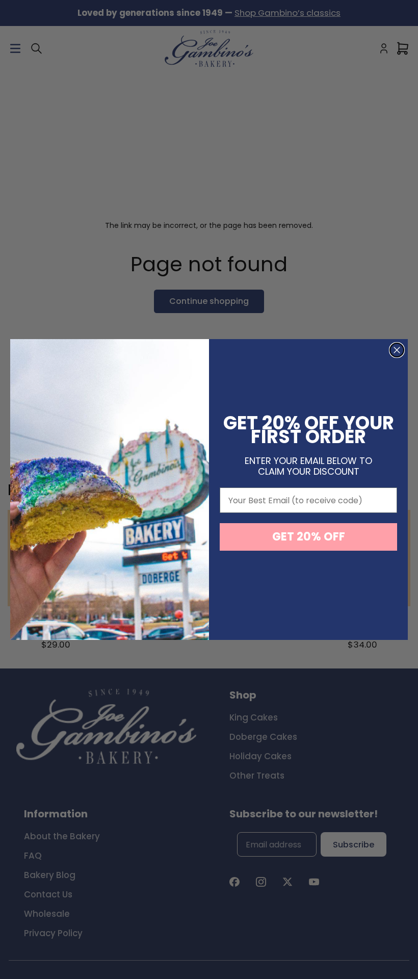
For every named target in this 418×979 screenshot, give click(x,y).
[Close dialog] (397, 350)
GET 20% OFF (308, 537)
